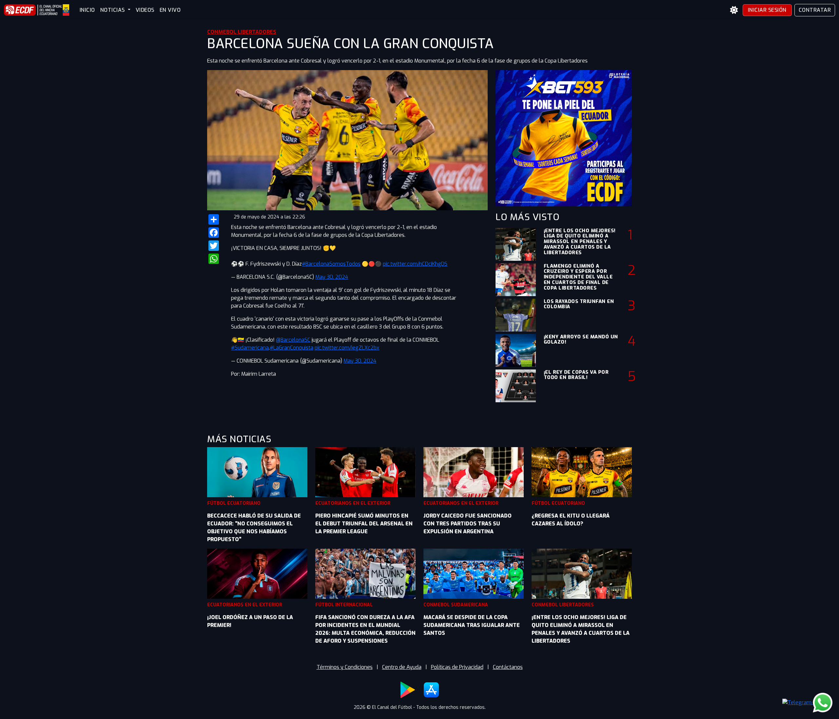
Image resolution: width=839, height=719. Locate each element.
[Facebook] (215, 232)
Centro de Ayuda (401, 667)
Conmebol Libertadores (241, 31)
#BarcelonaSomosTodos (331, 263)
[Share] (215, 219)
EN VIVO (170, 10)
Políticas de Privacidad (457, 667)
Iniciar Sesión (767, 10)
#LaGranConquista (291, 347)
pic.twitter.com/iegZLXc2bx (347, 347)
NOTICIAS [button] (113, 10)
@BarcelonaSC (293, 339)
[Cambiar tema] (734, 10)
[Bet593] (564, 137)
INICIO (87, 10)
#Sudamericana (250, 347)
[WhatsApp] (215, 258)
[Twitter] (215, 245)
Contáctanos (508, 667)
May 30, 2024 (331, 277)
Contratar (815, 10)
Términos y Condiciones (345, 667)
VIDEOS (145, 10)
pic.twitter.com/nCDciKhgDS (415, 263)
